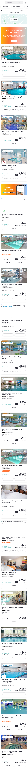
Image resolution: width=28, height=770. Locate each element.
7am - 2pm (8, 262)
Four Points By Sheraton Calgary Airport (14, 97)
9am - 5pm (14, 75)
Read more (14, 41)
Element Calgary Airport (14, 165)
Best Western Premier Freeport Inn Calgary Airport (14, 394)
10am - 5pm (14, 143)
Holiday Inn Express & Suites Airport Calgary (14, 285)
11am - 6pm (14, 371)
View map (15, 19)
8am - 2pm (6, 109)
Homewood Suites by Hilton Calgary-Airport (14, 357)
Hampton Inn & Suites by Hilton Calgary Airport (14, 131)
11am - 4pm (14, 621)
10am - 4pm (14, 109)
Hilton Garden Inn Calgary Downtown (14, 250)
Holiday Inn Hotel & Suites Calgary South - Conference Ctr (14, 680)
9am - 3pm (8, 335)
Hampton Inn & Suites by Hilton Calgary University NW (14, 501)
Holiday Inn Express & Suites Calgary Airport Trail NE (14, 644)
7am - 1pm (8, 765)
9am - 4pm (14, 585)
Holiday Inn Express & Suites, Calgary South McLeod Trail (14, 752)
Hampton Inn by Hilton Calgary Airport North (14, 430)
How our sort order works (13, 12)
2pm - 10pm (22, 371)
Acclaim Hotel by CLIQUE (14, 572)
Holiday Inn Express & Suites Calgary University (14, 608)
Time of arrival (5, 6)
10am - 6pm (20, 262)
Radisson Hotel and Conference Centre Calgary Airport (14, 537)
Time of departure (17, 6)
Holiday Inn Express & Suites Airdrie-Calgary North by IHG (14, 716)
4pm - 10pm (22, 109)
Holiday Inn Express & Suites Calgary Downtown (14, 215)
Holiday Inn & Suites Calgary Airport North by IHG (14, 321)
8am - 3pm (6, 371)
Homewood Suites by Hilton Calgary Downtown (14, 465)
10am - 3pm (14, 298)
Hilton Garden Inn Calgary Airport (14, 62)
